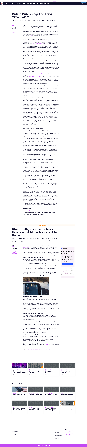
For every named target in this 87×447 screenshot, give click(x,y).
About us (56, 431)
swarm (30, 35)
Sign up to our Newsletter (43, 445)
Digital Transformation (20, 369)
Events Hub (35, 3)
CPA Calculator (14, 432)
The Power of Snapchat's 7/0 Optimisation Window (35, 407)
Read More (50, 0)
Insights (11, 3)
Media (13, 31)
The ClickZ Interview (27, 3)
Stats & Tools (15, 429)
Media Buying (14, 32)
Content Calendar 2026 (44, 3)
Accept (54, 0)
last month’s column (41, 73)
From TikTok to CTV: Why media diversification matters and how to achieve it (67, 407)
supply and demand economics (34, 76)
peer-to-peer (39, 130)
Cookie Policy (57, 437)
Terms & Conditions (58, 435)
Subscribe (83, 2)
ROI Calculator (14, 434)
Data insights (14, 251)
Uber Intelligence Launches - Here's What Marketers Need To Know (19, 393)
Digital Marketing (15, 252)
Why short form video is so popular (67, 393)
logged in (30, 210)
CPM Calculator (19, 3)
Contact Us (57, 432)
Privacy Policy (57, 438)
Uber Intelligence (26, 247)
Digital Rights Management (38, 43)
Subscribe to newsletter (59, 434)
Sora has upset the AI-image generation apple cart (19, 407)
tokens (33, 182)
